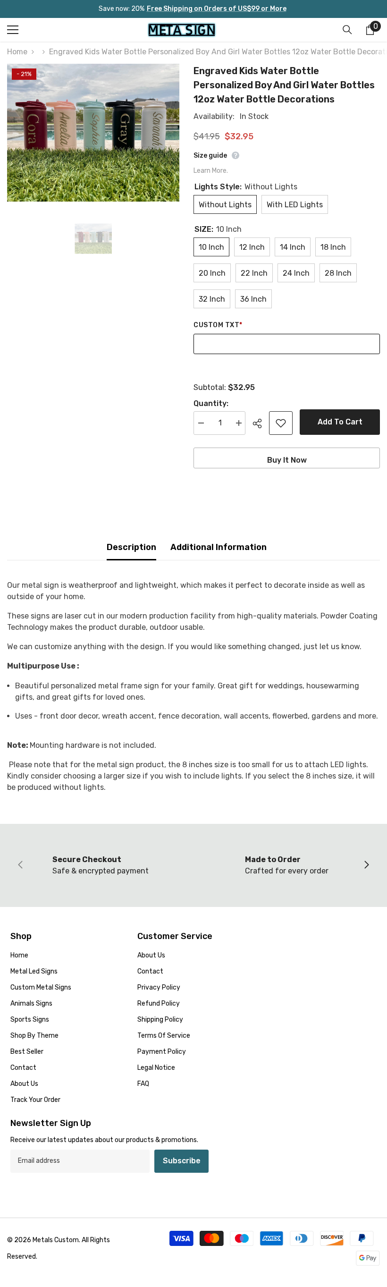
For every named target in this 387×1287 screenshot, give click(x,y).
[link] (100, 865)
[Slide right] (366, 865)
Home (17, 51)
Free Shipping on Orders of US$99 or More (216, 9)
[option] (93, 133)
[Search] (347, 29)
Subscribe (182, 1160)
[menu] (12, 29)
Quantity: (211, 403)
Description (131, 547)
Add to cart (340, 421)
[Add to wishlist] (281, 423)
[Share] (260, 423)
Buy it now (287, 460)
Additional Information (218, 547)
